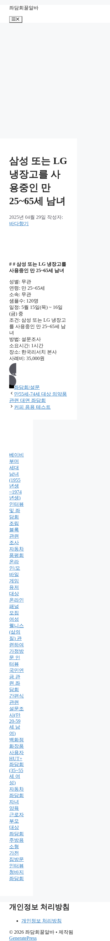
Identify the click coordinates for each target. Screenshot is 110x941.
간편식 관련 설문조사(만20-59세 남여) (16, 714)
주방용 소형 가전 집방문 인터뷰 (16, 853)
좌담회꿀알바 (23, 7)
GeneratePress (23, 938)
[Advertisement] (55, 80)
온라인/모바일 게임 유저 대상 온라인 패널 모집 (16, 587)
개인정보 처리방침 (41, 920)
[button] (38, 375)
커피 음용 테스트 (32, 407)
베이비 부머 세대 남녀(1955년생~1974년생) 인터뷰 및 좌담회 (16, 485)
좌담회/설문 (27, 387)
